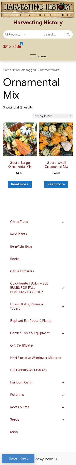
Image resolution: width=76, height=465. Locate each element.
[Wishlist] (9, 46)
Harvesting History (38, 22)
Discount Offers (18, 458)
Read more (19, 184)
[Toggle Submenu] (63, 222)
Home (7, 70)
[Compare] (14, 46)
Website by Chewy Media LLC (38, 459)
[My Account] (5, 46)
